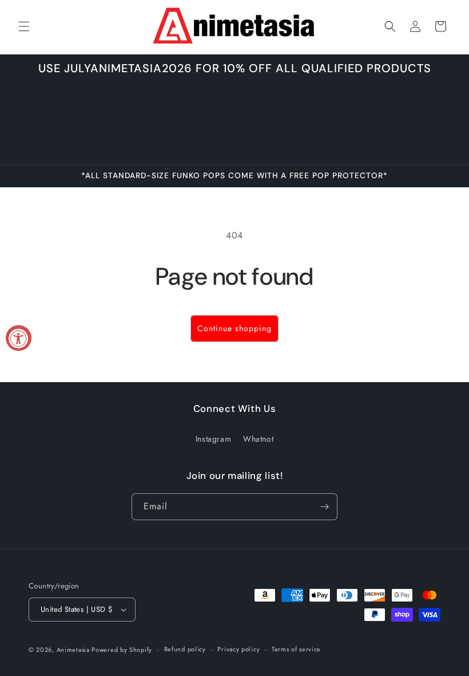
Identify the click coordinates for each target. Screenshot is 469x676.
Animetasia (74, 649)
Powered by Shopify (122, 649)
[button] (24, 26)
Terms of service (296, 649)
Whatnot (258, 439)
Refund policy (185, 649)
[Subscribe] (324, 506)
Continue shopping (234, 328)
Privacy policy (238, 649)
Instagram (213, 439)
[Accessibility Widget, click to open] (18, 338)
